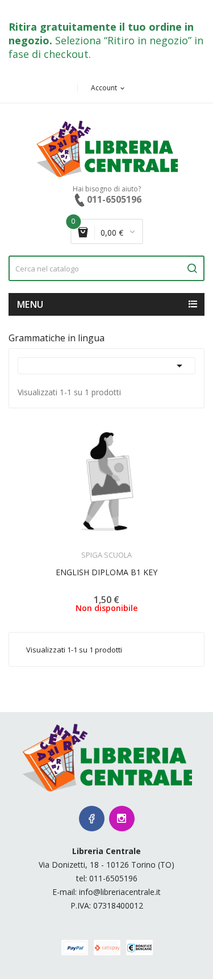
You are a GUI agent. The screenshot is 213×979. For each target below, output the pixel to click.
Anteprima (75, 548)
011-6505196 (113, 878)
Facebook (92, 818)
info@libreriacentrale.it (120, 891)
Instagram (122, 818)
